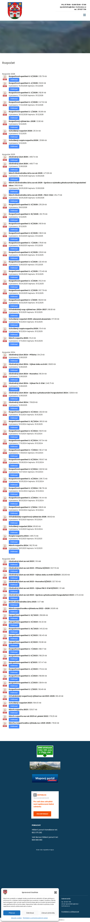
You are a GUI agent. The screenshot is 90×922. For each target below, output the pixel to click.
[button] (55, 892)
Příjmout (12, 913)
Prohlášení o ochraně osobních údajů (35, 918)
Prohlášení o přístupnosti (70, 912)
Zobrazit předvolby (48, 913)
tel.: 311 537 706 (80, 9)
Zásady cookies (16, 918)
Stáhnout (14, 80)
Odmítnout (30, 913)
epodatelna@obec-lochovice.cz (73, 7)
